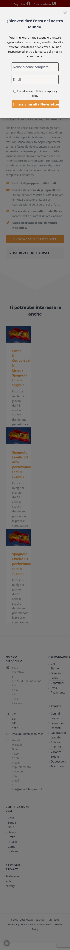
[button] (6, 943)
